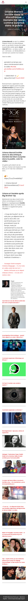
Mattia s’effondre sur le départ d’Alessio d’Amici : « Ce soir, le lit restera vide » (13, 273)
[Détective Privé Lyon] (3, 2)
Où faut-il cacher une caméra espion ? (11, 384)
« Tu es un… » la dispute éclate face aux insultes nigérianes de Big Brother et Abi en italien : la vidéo (13, 508)
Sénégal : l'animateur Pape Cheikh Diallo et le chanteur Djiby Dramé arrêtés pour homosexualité (12, 456)
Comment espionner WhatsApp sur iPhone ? (13, 359)
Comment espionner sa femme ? (12, 410)
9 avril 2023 (20, 78)
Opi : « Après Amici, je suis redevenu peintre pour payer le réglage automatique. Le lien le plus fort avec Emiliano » (13, 561)
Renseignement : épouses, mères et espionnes (13, 432)
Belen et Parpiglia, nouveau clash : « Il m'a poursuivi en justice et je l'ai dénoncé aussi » (13, 534)
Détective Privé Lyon (13, 597)
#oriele (13, 67)
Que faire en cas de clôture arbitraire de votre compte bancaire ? (13, 301)
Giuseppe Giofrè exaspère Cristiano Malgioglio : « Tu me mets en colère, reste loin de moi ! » (13, 266)
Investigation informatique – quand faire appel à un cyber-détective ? (13, 336)
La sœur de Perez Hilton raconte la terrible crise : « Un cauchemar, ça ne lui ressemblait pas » (13, 482)
